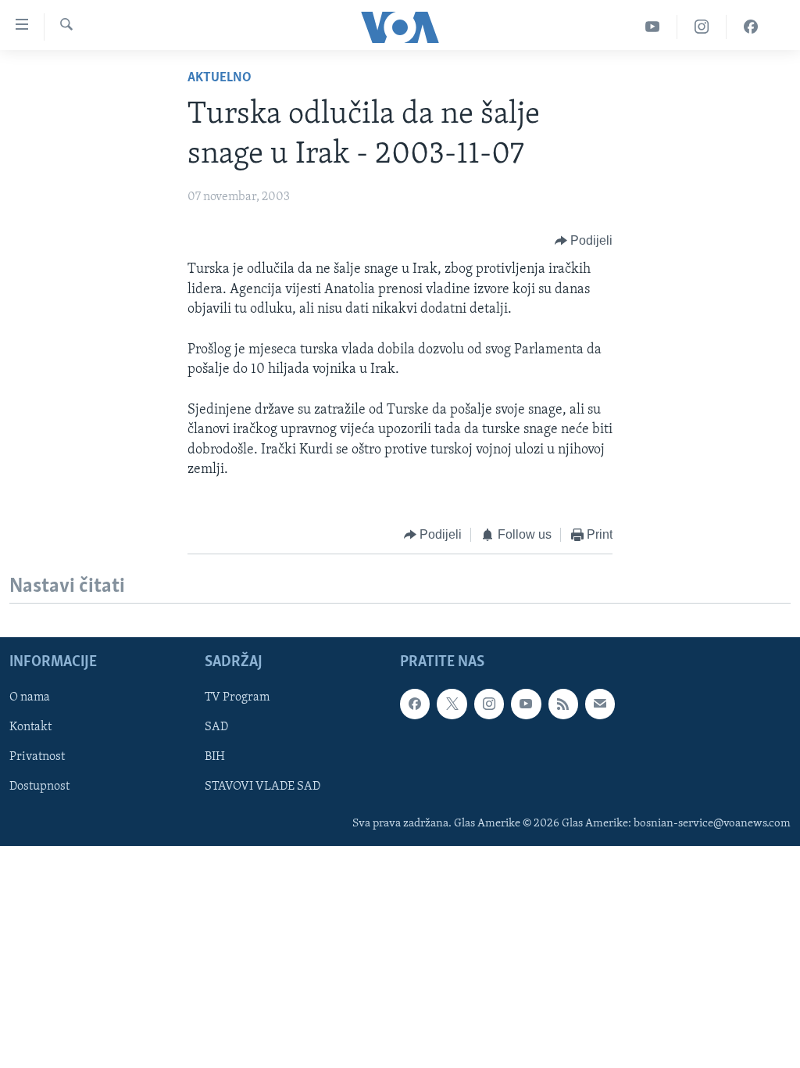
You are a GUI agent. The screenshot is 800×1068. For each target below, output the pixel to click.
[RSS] (563, 704)
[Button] (584, 241)
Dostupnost (39, 787)
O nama (29, 698)
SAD (216, 728)
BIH (215, 757)
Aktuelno (220, 78)
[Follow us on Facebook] (415, 704)
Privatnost (37, 757)
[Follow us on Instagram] (489, 704)
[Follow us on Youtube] (526, 704)
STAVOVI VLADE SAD (262, 787)
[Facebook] (751, 27)
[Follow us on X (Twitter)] (451, 704)
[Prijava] (600, 704)
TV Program (237, 698)
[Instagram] (702, 27)
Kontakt (30, 728)
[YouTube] (652, 27)
